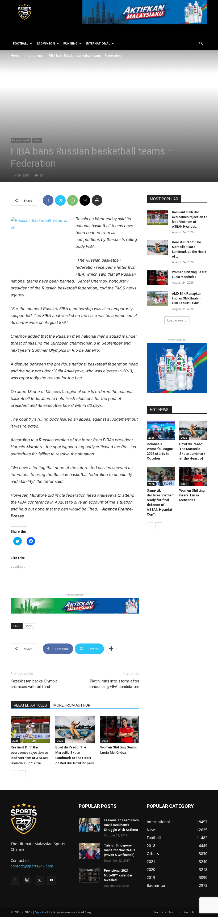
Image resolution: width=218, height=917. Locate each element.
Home (15, 55)
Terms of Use (163, 912)
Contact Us (186, 912)
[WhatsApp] (72, 200)
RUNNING (70, 43)
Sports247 (42, 912)
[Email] (84, 200)
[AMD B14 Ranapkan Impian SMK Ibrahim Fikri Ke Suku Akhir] (157, 298)
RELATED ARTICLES (30, 705)
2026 (15, 740)
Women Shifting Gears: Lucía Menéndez (192, 495)
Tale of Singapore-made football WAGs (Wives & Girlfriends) (119, 850)
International (34, 55)
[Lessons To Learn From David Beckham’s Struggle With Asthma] (89, 825)
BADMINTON (45, 43)
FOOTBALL (20, 43)
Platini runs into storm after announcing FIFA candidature (114, 684)
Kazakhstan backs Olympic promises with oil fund (34, 684)
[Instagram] (27, 880)
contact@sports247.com (32, 865)
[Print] (97, 200)
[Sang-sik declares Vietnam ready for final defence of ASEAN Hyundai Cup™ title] (161, 476)
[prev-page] (14, 773)
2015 (29, 626)
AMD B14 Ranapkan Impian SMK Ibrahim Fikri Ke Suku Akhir (187, 298)
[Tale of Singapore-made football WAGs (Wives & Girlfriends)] (89, 851)
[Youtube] (51, 880)
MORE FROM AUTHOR (71, 705)
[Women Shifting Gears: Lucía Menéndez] (119, 729)
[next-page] (22, 773)
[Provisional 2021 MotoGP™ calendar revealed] (89, 875)
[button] (201, 43)
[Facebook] (48, 200)
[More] (111, 648)
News (37, 140)
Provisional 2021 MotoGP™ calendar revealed (118, 875)
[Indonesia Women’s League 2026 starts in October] (161, 430)
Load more (175, 320)
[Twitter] (60, 200)
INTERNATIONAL (98, 43)
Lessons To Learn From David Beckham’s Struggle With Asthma (121, 825)
